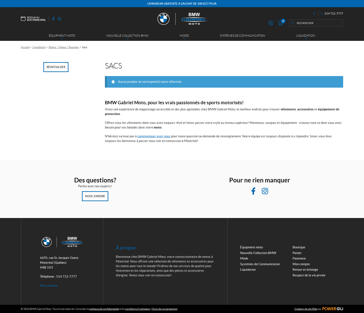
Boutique (299, 247)
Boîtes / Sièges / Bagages (64, 47)
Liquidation (39, 47)
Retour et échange (305, 269)
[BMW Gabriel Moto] (182, 18)
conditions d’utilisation (137, 309)
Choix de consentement (164, 309)
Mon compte (301, 264)
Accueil (25, 47)
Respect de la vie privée (309, 275)
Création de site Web (305, 309)
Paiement (299, 258)
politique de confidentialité (104, 309)
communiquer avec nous (153, 136)
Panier (297, 253)
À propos (125, 247)
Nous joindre (95, 196)
